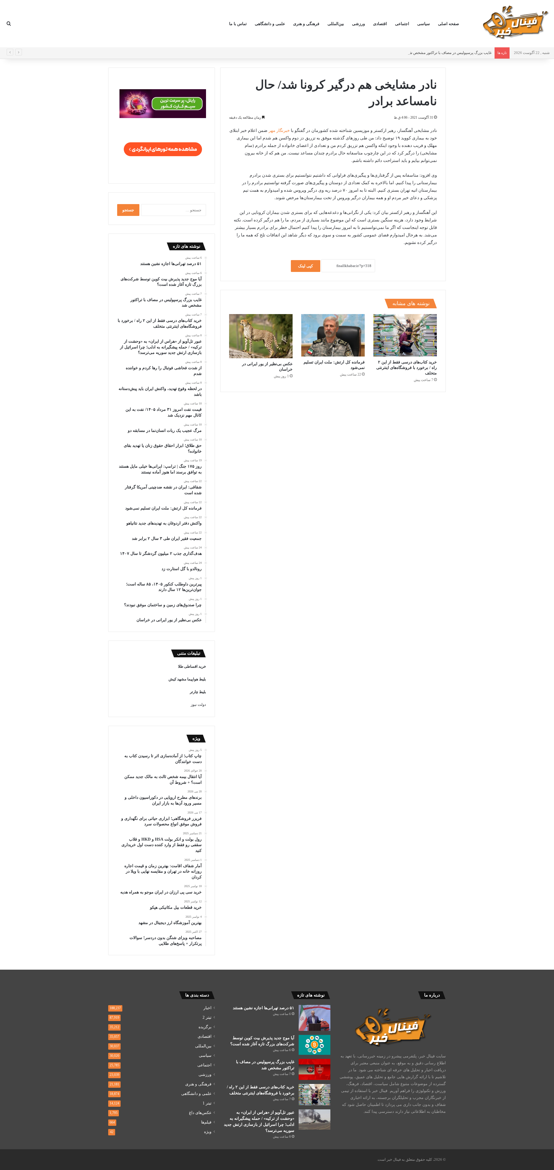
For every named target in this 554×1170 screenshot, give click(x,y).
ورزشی (358, 24)
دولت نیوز (198, 704)
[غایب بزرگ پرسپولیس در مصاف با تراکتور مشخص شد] (314, 1069)
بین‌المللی (335, 24)
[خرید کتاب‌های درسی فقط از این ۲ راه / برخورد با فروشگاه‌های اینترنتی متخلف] (405, 335)
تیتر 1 (207, 1103)
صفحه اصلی (448, 24)
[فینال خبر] (515, 22)
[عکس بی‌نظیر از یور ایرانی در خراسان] (261, 336)
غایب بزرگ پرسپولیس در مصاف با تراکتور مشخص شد (449, 53)
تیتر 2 (207, 1017)
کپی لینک (305, 266)
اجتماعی (402, 24)
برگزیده (205, 1027)
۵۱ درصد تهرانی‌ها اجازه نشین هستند (263, 1008)
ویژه (208, 1132)
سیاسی (423, 24)
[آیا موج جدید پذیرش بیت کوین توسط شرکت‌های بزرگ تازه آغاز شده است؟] (314, 1045)
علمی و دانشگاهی (270, 24)
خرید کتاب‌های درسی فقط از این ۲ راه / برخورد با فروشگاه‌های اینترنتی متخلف (406, 367)
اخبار (207, 1008)
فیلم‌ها (206, 1122)
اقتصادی (380, 24)
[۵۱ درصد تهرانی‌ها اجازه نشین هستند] (314, 1018)
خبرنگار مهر (279, 130)
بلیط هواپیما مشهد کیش (187, 679)
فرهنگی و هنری (306, 24)
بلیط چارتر (198, 692)
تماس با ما (238, 24)
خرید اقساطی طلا (192, 666)
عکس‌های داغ (200, 1113)
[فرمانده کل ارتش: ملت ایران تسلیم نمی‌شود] (333, 335)
